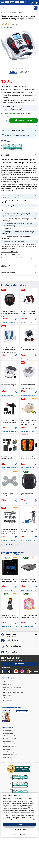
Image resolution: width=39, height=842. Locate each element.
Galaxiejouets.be (9, 749)
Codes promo (8, 695)
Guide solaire (8, 700)
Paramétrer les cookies (19, 829)
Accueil (3, 12)
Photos (13, 71)
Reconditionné (12, 12)
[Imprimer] (5, 140)
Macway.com (8, 757)
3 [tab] (19, 68)
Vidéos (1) (25, 71)
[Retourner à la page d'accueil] (17, 2)
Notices (6, 698)
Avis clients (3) (8, 272)
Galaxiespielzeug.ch (9, 736)
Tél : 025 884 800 (11, 636)
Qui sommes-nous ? (9, 682)
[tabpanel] (19, 45)
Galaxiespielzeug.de (9, 730)
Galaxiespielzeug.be (9, 752)
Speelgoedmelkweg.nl (10, 746)
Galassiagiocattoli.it (9, 744)
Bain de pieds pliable (7, 395)
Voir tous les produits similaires (9, 544)
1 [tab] (14, 68)
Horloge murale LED (7, 590)
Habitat (21, 12)
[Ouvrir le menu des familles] (2, 2)
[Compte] (32, 2)
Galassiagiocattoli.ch (10, 738)
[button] (19, 130)
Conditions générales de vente (12, 687)
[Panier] (36, 2)
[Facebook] (2, 140)
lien (29, 807)
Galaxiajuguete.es (9, 741)
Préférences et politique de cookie (13, 692)
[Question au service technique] (9, 140)
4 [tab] (22, 68)
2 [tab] (17, 68)
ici (33, 819)
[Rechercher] (36, 8)
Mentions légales (9, 690)
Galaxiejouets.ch (8, 733)
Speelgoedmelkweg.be (10, 754)
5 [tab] (25, 68)
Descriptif (5, 155)
